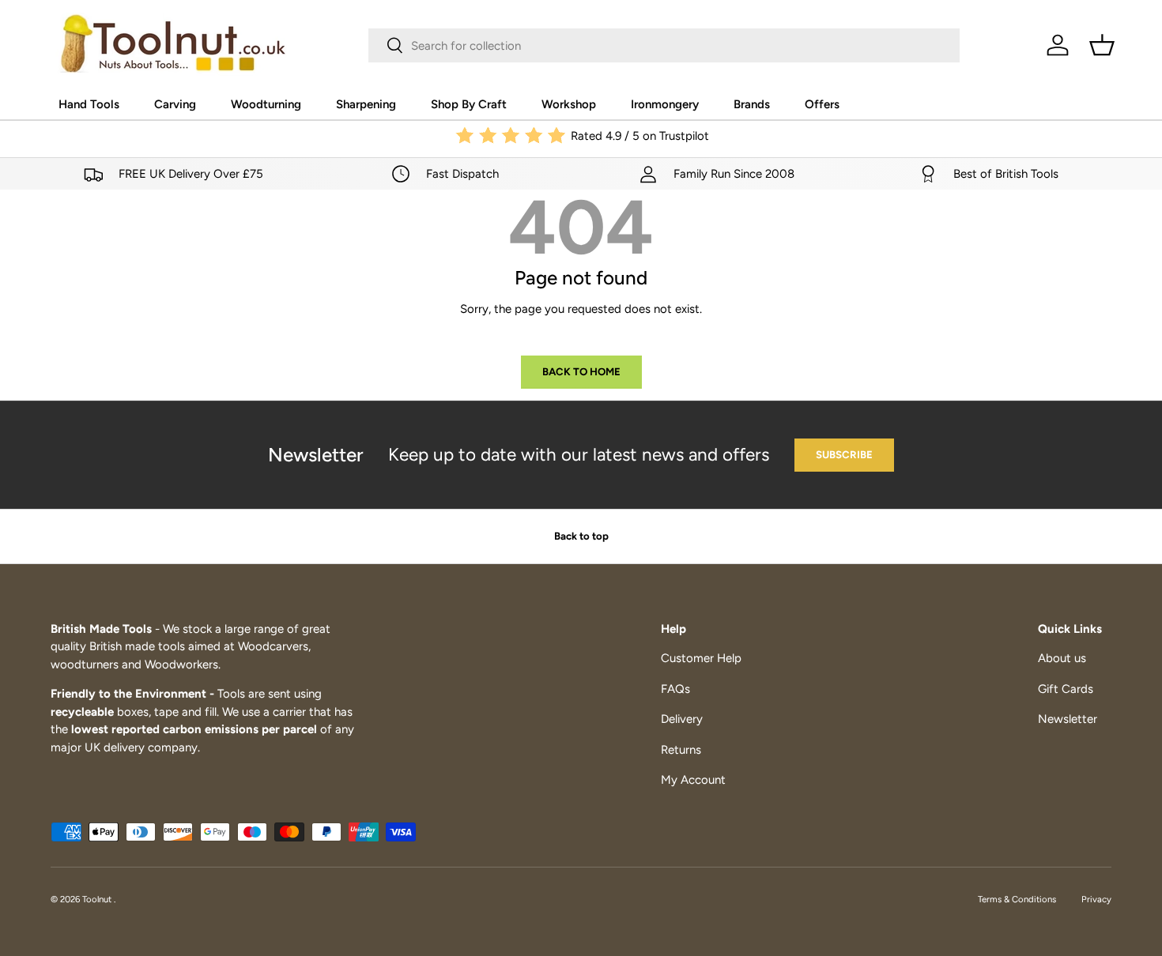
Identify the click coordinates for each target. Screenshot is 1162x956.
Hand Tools (88, 104)
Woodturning (266, 104)
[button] (1102, 45)
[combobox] (664, 45)
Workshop (568, 104)
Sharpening (366, 104)
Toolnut (98, 899)
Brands (752, 104)
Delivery (682, 719)
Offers (822, 104)
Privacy (1096, 899)
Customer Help (701, 658)
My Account (693, 780)
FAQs (675, 689)
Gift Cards (1065, 689)
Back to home (581, 371)
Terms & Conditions (1017, 899)
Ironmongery (665, 104)
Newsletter (1067, 719)
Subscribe (844, 454)
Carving (175, 104)
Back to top (581, 535)
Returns (681, 750)
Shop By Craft (469, 104)
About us (1062, 658)
